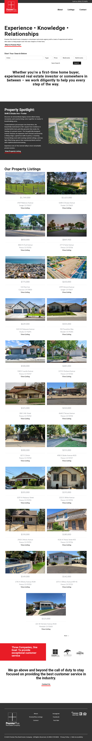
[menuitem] (60, 9)
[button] (24, 58)
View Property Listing (13, 151)
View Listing (25, 208)
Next (66, 636)
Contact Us (46, 684)
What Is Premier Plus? (13, 45)
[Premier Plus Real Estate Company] (11, 6)
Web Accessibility (77, 737)
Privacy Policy (64, 737)
